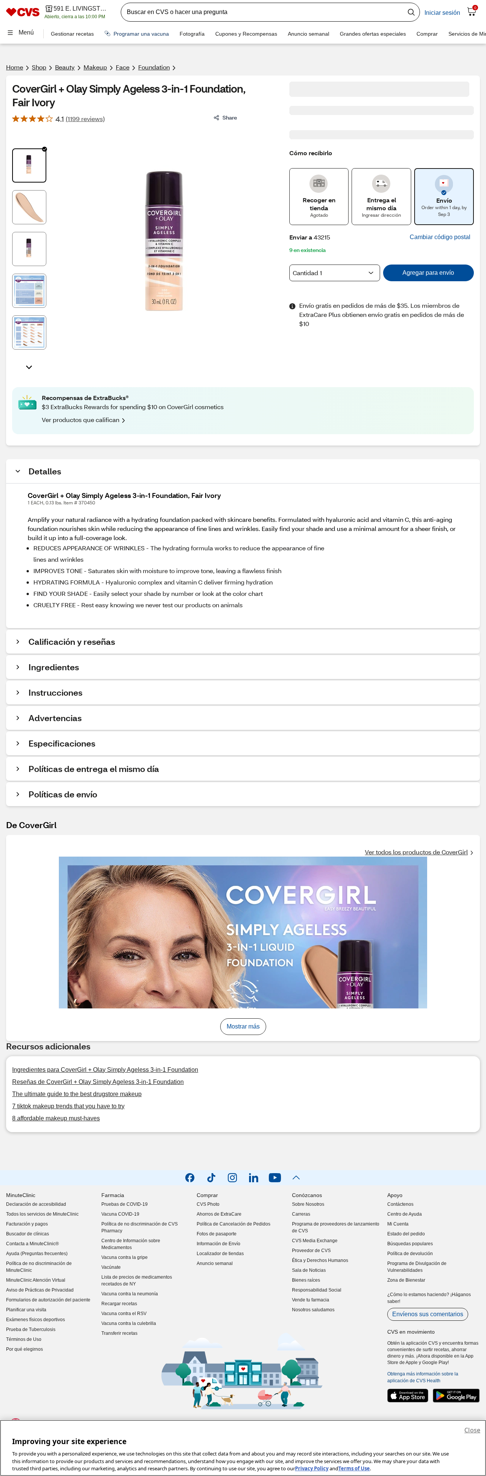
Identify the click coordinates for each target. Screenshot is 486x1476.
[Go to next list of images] (29, 366)
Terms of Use (354, 1468)
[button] (440, 237)
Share (229, 117)
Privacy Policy (311, 1468)
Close (472, 1430)
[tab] (29, 165)
